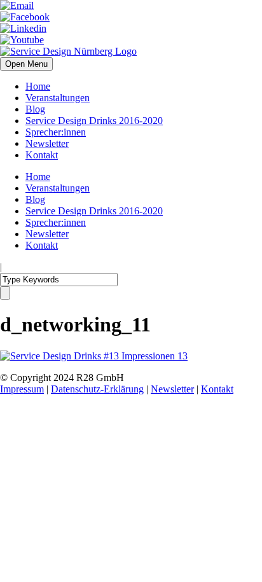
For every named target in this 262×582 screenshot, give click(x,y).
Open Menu (26, 64)
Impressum (22, 389)
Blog (35, 109)
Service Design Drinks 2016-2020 (94, 120)
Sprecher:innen (55, 132)
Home (37, 86)
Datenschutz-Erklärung (97, 389)
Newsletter (47, 143)
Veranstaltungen (57, 97)
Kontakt (41, 154)
